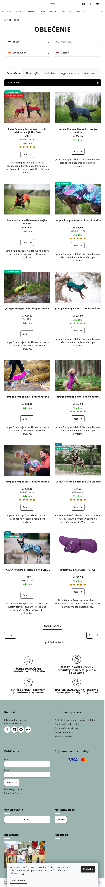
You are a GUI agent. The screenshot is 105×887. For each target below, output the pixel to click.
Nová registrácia (13, 789)
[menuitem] (6, 11)
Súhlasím (88, 869)
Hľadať (27, 819)
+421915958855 (12, 723)
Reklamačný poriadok (66, 728)
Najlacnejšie (32, 73)
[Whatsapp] (28, 729)
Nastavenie (18, 880)
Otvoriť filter (13, 82)
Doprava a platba (64, 732)
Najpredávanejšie (70, 73)
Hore (11, 635)
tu (23, 873)
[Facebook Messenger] (21, 729)
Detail (26, 154)
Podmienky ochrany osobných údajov (75, 720)
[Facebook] (7, 729)
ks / (61, 819)
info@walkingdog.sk (15, 720)
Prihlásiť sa (12, 782)
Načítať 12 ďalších (52, 626)
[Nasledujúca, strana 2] (89, 635)
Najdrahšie (50, 73)
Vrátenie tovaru (63, 735)
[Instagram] (14, 729)
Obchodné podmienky (67, 724)
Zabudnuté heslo (13, 793)
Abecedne (89, 73)
